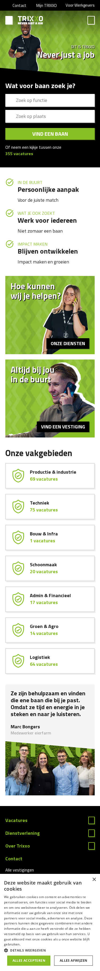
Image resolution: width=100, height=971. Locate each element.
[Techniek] (50, 506)
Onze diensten (68, 343)
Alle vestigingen (19, 870)
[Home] (30, 20)
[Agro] (50, 630)
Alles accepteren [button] (29, 960)
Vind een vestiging (63, 426)
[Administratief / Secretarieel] (50, 599)
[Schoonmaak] (50, 568)
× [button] (94, 880)
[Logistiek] (50, 661)
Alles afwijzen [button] (73, 960)
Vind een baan (50, 134)
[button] (50, 950)
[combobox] (50, 100)
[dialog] (50, 922)
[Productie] (50, 476)
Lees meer (50, 820)
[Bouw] (50, 537)
